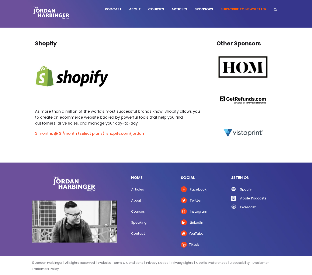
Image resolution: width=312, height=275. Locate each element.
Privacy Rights (182, 262)
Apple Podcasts (253, 198)
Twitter (195, 200)
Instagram (198, 211)
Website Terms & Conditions (120, 262)
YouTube (196, 233)
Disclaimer (261, 262)
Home (137, 177)
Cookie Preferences (211, 262)
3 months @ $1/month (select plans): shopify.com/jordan (89, 133)
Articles (137, 189)
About (136, 200)
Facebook (198, 189)
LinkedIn (196, 222)
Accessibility (240, 262)
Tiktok (194, 244)
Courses (138, 211)
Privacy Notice (157, 262)
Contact (138, 233)
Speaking (138, 222)
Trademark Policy (45, 269)
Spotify (246, 189)
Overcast (248, 207)
